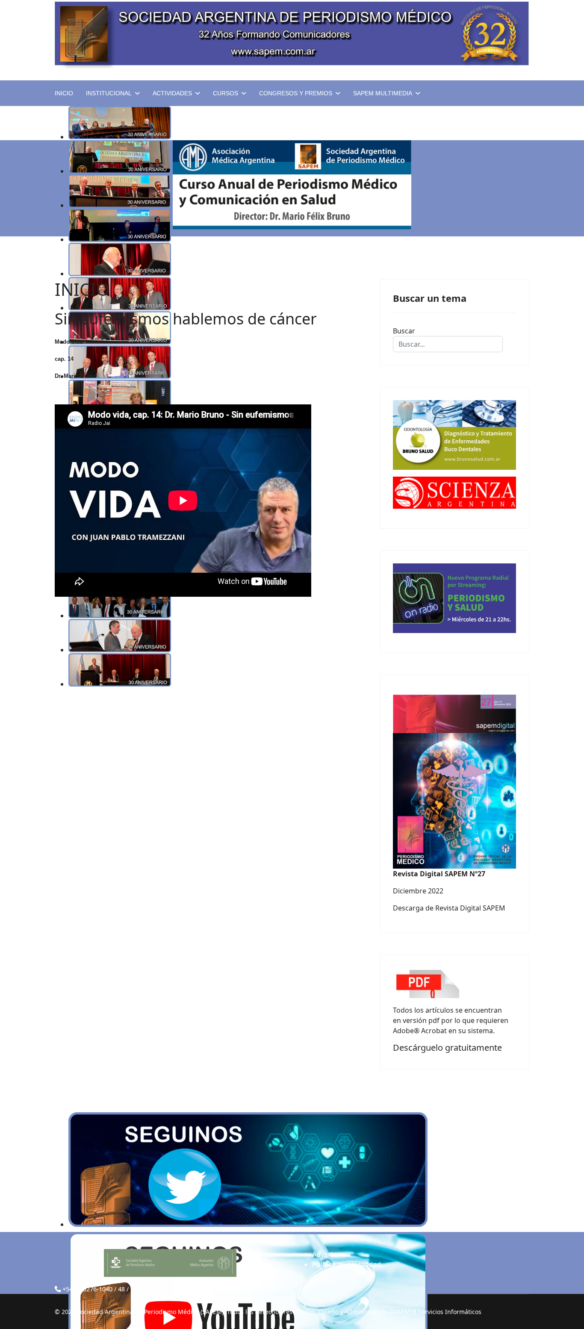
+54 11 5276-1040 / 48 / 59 (99, 1289)
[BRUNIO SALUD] (454, 435)
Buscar (404, 331)
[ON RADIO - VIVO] (454, 598)
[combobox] (448, 344)
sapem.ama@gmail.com (183, 1289)
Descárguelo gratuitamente (447, 1047)
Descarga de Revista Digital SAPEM (449, 908)
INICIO (64, 93)
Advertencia (331, 1254)
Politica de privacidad (346, 1264)
